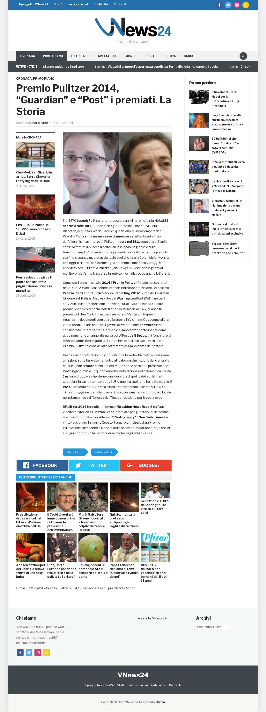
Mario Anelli (40, 123)
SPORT (149, 56)
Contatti (120, 4)
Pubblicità (101, 4)
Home (20, 588)
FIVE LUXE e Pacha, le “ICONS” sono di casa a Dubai (33, 229)
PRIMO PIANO (53, 56)
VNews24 (133, 675)
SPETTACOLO (107, 56)
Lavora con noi (77, 4)
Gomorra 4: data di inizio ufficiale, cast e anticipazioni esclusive (227, 228)
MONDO (131, 56)
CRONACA (27, 56)
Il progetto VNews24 (33, 4)
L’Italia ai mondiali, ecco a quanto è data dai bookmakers (228, 166)
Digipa (160, 702)
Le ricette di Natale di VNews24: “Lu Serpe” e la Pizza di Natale (228, 186)
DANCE (189, 56)
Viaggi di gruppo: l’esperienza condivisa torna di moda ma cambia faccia (148, 66)
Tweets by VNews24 (151, 618)
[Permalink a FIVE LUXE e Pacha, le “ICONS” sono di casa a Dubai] (35, 208)
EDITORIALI (79, 56)
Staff (58, 4)
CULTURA (169, 56)
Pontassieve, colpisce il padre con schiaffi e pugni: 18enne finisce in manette (34, 284)
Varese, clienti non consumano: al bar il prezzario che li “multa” (228, 248)
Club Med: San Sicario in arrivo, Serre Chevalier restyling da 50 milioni (34, 177)
